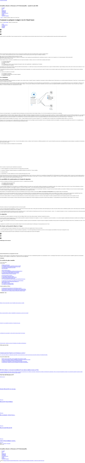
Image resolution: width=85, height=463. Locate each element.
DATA (3, 8)
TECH (3, 457)
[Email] (42, 34)
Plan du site (42, 460)
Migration (3, 26)
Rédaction (5, 460)
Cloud (2, 17)
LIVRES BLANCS (5, 13)
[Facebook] (42, 29)
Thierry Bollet (6, 22)
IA (2, 9)
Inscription (8, 443)
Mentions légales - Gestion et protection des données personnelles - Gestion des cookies (26, 460)
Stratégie (3, 27)
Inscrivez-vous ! (2, 376)
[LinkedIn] (42, 31)
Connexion (5, 443)
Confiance (3, 25)
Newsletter (11, 460)
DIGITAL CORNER (5, 15)
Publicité (8, 460)
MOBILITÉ (4, 11)
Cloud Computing (5, 24)
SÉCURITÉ (4, 12)
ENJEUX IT (4, 10)
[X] (42, 33)
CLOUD (3, 7)
